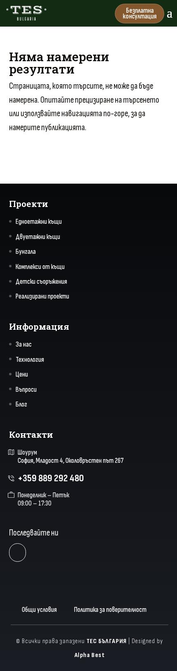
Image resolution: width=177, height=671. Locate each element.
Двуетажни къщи (38, 237)
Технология (30, 360)
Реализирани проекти (42, 296)
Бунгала (26, 252)
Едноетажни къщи (39, 222)
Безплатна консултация (139, 14)
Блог (21, 404)
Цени (22, 374)
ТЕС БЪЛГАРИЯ (106, 641)
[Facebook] (17, 552)
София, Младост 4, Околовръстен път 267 (70, 461)
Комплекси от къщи (40, 267)
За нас (24, 344)
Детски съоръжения (41, 282)
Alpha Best (90, 655)
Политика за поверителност (110, 610)
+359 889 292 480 (51, 478)
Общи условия (39, 610)
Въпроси (26, 390)
